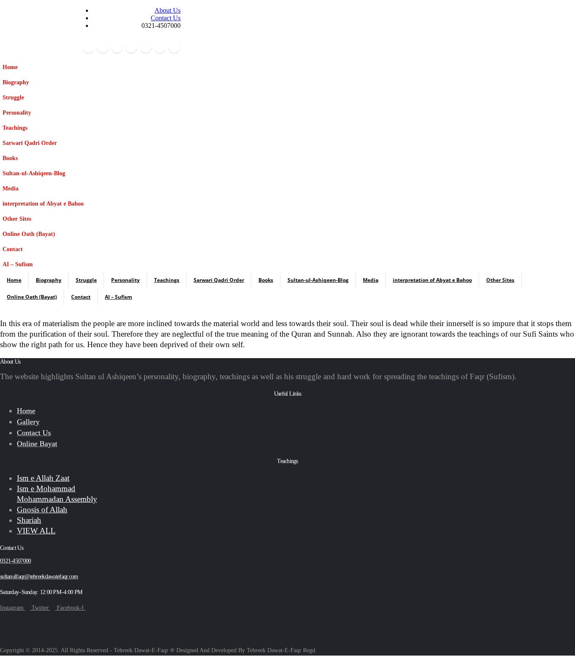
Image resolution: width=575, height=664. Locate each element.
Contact (13, 249)
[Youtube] (131, 47)
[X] (103, 47)
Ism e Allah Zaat (43, 478)
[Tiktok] (174, 47)
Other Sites (17, 218)
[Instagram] (146, 47)
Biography (16, 82)
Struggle (13, 97)
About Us (167, 10)
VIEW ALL (36, 530)
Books (10, 158)
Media (11, 188)
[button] (78, 93)
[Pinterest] (117, 47)
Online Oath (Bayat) (29, 233)
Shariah (29, 520)
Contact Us (166, 17)
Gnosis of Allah (42, 509)
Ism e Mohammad (46, 488)
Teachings (15, 127)
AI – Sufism (18, 264)
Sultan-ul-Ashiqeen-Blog (34, 173)
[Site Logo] (31, 30)
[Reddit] (160, 47)
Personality (17, 112)
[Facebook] (88, 47)
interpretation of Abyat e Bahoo (43, 203)
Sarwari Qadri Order (30, 142)
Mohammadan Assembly (57, 499)
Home (10, 67)
